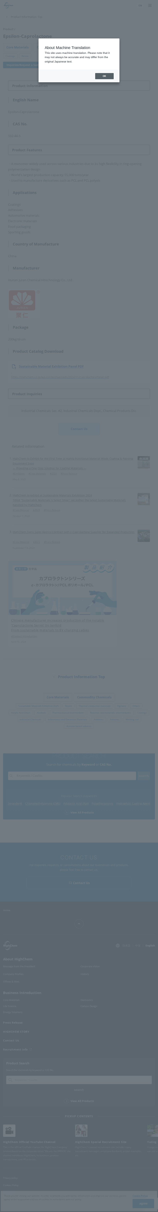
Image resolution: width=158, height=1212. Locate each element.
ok (104, 76)
